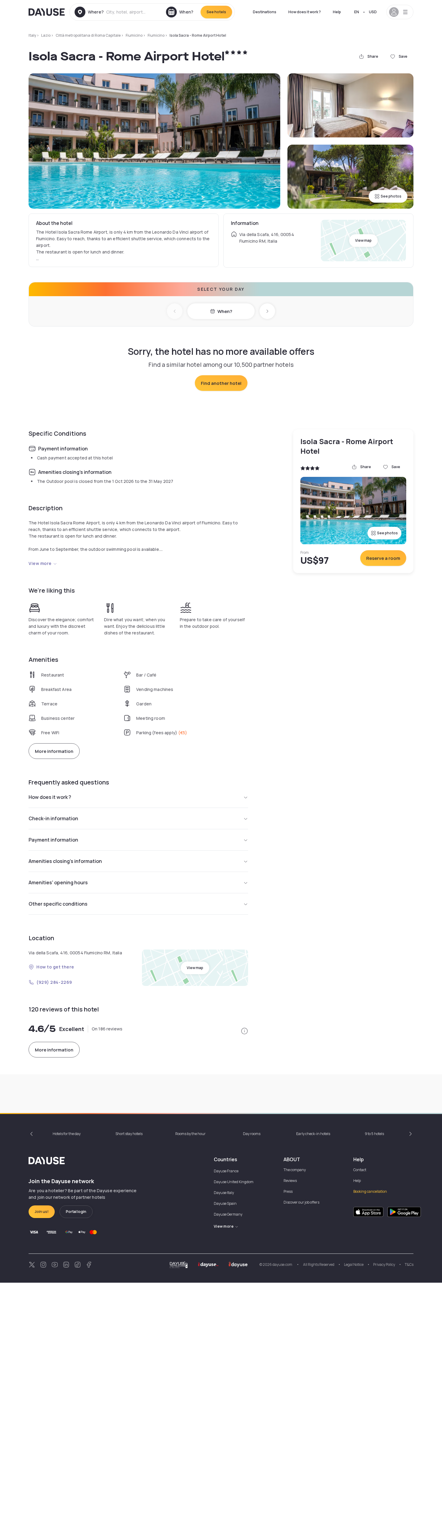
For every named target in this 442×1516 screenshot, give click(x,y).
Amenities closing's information (65, 861)
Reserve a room (383, 558)
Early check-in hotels (313, 1133)
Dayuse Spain (225, 1203)
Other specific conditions (58, 904)
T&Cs (409, 1264)
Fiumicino (134, 35)
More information (54, 751)
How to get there (55, 967)
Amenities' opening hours (58, 882)
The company (295, 1169)
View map (363, 240)
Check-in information (53, 818)
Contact (359, 1169)
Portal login (76, 1211)
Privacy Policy (384, 1264)
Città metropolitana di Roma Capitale (88, 35)
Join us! (42, 1211)
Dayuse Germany (228, 1214)
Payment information (53, 839)
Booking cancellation (370, 1191)
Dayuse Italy (224, 1192)
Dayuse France (226, 1171)
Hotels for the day (67, 1133)
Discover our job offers (301, 1202)
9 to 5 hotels (374, 1133)
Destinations (264, 11)
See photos (391, 196)
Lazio (46, 35)
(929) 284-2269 (54, 982)
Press (288, 1191)
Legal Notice (354, 1264)
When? (224, 311)
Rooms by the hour (190, 1133)
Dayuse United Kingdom (233, 1181)
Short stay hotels (129, 1133)
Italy (32, 35)
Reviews (290, 1180)
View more (40, 563)
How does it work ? (304, 11)
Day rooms (251, 1133)
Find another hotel (221, 383)
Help (337, 11)
